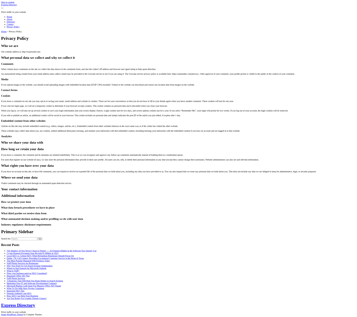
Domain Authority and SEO (19, 293)
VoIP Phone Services (16, 278)
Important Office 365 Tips (18, 276)
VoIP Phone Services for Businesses (22, 263)
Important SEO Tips (15, 291)
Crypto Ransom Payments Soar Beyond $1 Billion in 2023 (32, 253)
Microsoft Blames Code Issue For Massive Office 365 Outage (34, 286)
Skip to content (7, 2)
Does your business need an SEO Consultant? (27, 273)
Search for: (6, 238)
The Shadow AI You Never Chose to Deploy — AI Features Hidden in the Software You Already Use (52, 251)
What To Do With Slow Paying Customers (25, 288)
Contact (10, 24)
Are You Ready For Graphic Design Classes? (27, 298)
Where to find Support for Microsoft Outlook (26, 268)
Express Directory (9, 5)
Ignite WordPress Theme (12, 314)
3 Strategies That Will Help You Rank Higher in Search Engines (35, 281)
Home (9, 17)
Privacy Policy (13, 27)
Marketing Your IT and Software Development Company (32, 283)
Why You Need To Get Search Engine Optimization (29, 266)
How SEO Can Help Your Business (22, 296)
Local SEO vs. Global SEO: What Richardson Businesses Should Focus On (40, 256)
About (9, 19)
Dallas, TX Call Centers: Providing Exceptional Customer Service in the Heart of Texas (45, 258)
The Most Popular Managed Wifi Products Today (28, 261)
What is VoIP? (13, 271)
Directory (11, 22)
